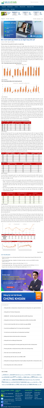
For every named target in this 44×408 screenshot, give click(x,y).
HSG (36, 377)
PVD (14, 382)
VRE (36, 384)
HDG (30, 377)
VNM (30, 384)
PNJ (3, 382)
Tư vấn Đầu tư (18, 396)
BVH (19, 374)
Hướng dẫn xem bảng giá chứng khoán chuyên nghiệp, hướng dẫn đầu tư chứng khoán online (23, 360)
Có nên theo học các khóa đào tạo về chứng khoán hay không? (16, 332)
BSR (16, 374)
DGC (35, 374)
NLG (26, 380)
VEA (12, 384)
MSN (16, 380)
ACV (7, 374)
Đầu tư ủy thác (18, 398)
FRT (17, 377)
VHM (21, 384)
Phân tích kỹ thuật (38, 398)
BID (11, 374)
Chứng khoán (10, 6)
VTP (40, 384)
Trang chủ (4, 6)
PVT (19, 382)
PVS (17, 382)
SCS (30, 382)
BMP (13, 375)
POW (6, 382)
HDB (28, 377)
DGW (38, 374)
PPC (9, 382)
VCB (9, 384)
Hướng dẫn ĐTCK (28, 392)
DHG (3, 377)
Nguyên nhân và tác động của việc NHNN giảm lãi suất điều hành (16, 266)
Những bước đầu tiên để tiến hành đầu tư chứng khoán (15, 336)
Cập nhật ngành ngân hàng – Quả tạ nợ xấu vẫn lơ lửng (15, 263)
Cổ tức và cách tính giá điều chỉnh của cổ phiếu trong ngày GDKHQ (17, 324)
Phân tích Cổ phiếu (19, 395)
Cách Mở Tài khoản (29, 395)
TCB (40, 382)
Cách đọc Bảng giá (28, 397)
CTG (28, 375)
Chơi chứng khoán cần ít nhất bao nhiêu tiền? (13, 364)
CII (22, 374)
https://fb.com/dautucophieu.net (7, 396)
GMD (24, 377)
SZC (38, 382)
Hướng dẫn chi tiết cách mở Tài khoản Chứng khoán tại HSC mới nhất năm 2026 (20, 320)
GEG (22, 377)
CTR (31, 374)
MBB (13, 380)
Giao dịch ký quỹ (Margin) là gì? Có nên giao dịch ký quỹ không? (17, 328)
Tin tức (16, 6)
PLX (39, 380)
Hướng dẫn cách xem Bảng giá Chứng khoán (13, 340)
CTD (26, 374)
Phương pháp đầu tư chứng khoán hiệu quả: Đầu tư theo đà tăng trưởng (18, 348)
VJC (27, 384)
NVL (32, 379)
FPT (14, 377)
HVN (41, 377)
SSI (32, 382)
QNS (22, 382)
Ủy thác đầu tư (37, 392)
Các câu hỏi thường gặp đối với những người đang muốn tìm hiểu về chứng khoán (20, 344)
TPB (7, 384)
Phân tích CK (22, 6)
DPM (5, 377)
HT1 (38, 377)
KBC (4, 380)
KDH (7, 380)
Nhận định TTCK (30, 6)
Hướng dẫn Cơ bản (5, 9)
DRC (8, 377)
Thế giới (36, 397)
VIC (25, 384)
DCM (33, 374)
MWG (20, 380)
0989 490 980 (10, 393)
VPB (33, 384)
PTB (11, 382)
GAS (19, 377)
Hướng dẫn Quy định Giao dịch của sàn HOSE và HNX (14, 356)
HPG (33, 377)
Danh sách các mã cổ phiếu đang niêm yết (12, 352)
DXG (11, 377)
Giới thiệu (13, 9)
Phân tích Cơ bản (28, 398)
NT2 (29, 379)
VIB (23, 384)
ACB (4, 375)
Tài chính (36, 395)
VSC (38, 384)
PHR (36, 379)
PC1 (34, 379)
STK (36, 382)
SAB (28, 382)
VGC (15, 384)
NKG (24, 379)
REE (25, 382)
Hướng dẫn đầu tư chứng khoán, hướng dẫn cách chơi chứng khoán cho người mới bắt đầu (22, 307)
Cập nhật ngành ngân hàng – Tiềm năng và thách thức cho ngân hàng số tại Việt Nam (20, 265)
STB (34, 382)
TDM (5, 384)
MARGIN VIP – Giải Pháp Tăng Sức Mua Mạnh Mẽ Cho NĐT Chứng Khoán (18, 316)
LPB (9, 379)
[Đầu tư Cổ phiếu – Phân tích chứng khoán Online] (9, 2)
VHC (17, 384)
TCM (3, 384)
